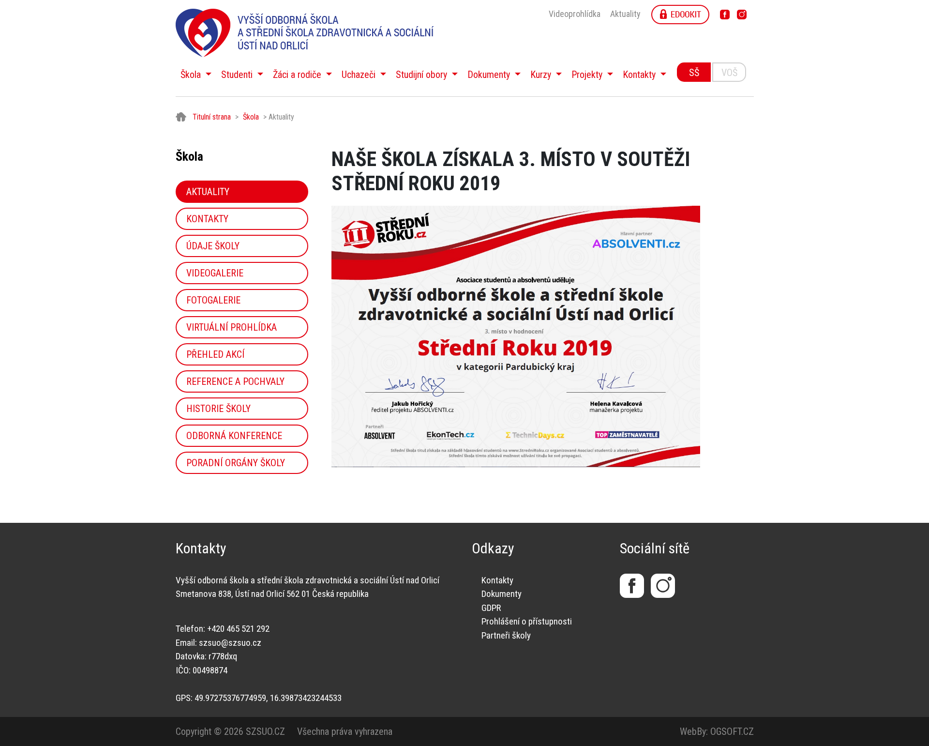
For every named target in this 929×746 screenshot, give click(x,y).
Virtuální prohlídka (231, 327)
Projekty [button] (588, 74)
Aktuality (625, 14)
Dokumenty (501, 593)
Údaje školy (213, 246)
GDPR (491, 607)
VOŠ (729, 72)
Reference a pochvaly (235, 381)
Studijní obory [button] (423, 74)
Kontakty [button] (640, 74)
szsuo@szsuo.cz (230, 642)
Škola (251, 117)
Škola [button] (191, 74)
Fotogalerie (213, 300)
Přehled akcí (215, 354)
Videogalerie (214, 273)
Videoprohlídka (574, 14)
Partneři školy (506, 635)
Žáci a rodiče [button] (298, 74)
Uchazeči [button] (360, 74)
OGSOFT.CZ (732, 731)
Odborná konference (234, 436)
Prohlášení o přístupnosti (526, 621)
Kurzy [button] (542, 74)
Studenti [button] (238, 74)
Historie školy (218, 408)
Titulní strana (212, 117)
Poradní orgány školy (235, 463)
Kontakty (207, 219)
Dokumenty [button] (489, 74)
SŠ (694, 72)
